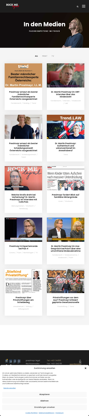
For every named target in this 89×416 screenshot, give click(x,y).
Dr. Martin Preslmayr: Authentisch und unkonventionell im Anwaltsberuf (65, 124)
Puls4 (19, 253)
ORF (66, 103)
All (36, 56)
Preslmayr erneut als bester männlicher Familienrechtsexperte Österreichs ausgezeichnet (23, 73)
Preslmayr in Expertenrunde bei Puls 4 (23, 227)
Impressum (60, 413)
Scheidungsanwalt (29, 154)
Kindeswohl (76, 101)
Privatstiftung (62, 306)
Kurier (61, 201)
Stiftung (29, 306)
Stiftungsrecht (23, 309)
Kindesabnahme (71, 255)
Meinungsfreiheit (17, 206)
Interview (66, 101)
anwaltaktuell (18, 306)
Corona (12, 253)
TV (53, 56)
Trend (34, 103)
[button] (85, 368)
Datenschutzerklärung (46, 413)
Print (45, 56)
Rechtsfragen (28, 253)
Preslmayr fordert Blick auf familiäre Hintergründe (66, 175)
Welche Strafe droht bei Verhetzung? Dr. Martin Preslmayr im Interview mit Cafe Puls (23, 176)
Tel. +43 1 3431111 (54, 360)
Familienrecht (16, 103)
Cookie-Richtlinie (31, 413)
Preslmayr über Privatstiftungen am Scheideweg (23, 278)
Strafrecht (30, 206)
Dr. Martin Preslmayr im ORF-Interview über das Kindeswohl (65, 72)
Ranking (26, 103)
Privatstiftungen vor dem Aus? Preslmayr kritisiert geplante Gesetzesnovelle (65, 278)
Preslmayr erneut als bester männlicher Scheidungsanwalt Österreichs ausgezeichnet (23, 124)
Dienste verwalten (9, 388)
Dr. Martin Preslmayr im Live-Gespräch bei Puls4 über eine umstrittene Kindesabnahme (65, 227)
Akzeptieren (44, 394)
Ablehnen (44, 401)
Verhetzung (23, 208)
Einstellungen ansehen (44, 407)
